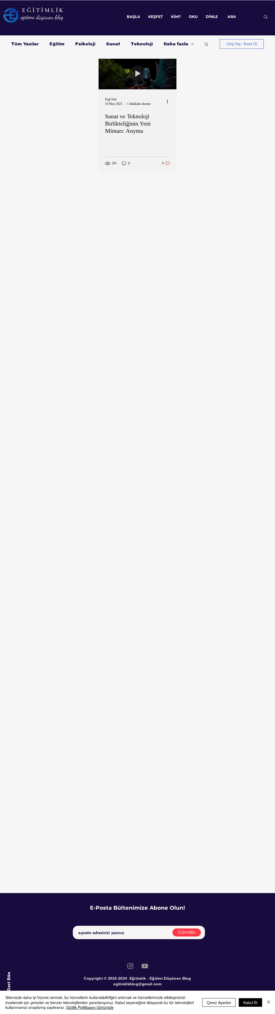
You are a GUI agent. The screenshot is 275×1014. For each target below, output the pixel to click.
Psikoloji (85, 44)
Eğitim (56, 44)
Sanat (113, 44)
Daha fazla (176, 44)
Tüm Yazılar (25, 44)
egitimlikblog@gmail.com (137, 984)
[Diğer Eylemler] (169, 101)
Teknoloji (142, 44)
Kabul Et (250, 1002)
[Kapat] (268, 1002)
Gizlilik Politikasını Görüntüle (90, 1007)
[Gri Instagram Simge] (130, 966)
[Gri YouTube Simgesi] (145, 966)
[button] (206, 44)
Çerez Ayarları (219, 1002)
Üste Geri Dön (8, 987)
